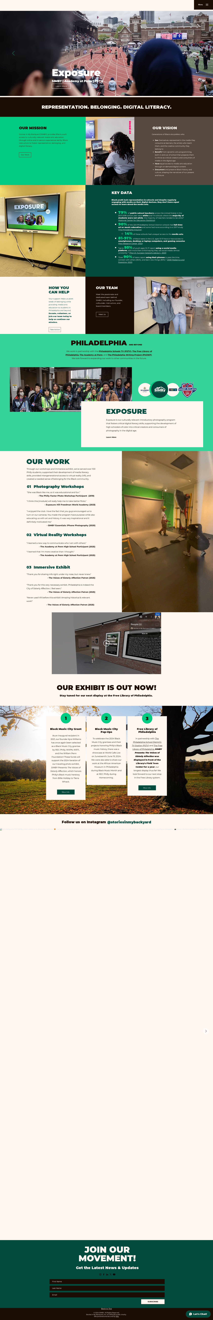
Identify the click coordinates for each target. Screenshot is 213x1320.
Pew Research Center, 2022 (130, 243)
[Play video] (106, 643)
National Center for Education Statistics (136, 220)
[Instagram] (100, 1274)
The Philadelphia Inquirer (130, 230)
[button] (200, 4)
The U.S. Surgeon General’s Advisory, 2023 (148, 253)
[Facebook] (103, 1274)
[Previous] (13, 53)
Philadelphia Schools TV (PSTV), (115, 351)
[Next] (199, 53)
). (141, 230)
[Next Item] (206, 1031)
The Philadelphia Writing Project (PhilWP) (130, 355)
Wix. (117, 1316)
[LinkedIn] (107, 1274)
